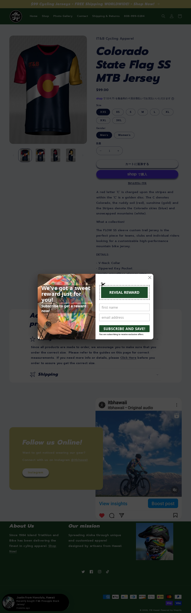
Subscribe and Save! (124, 328)
